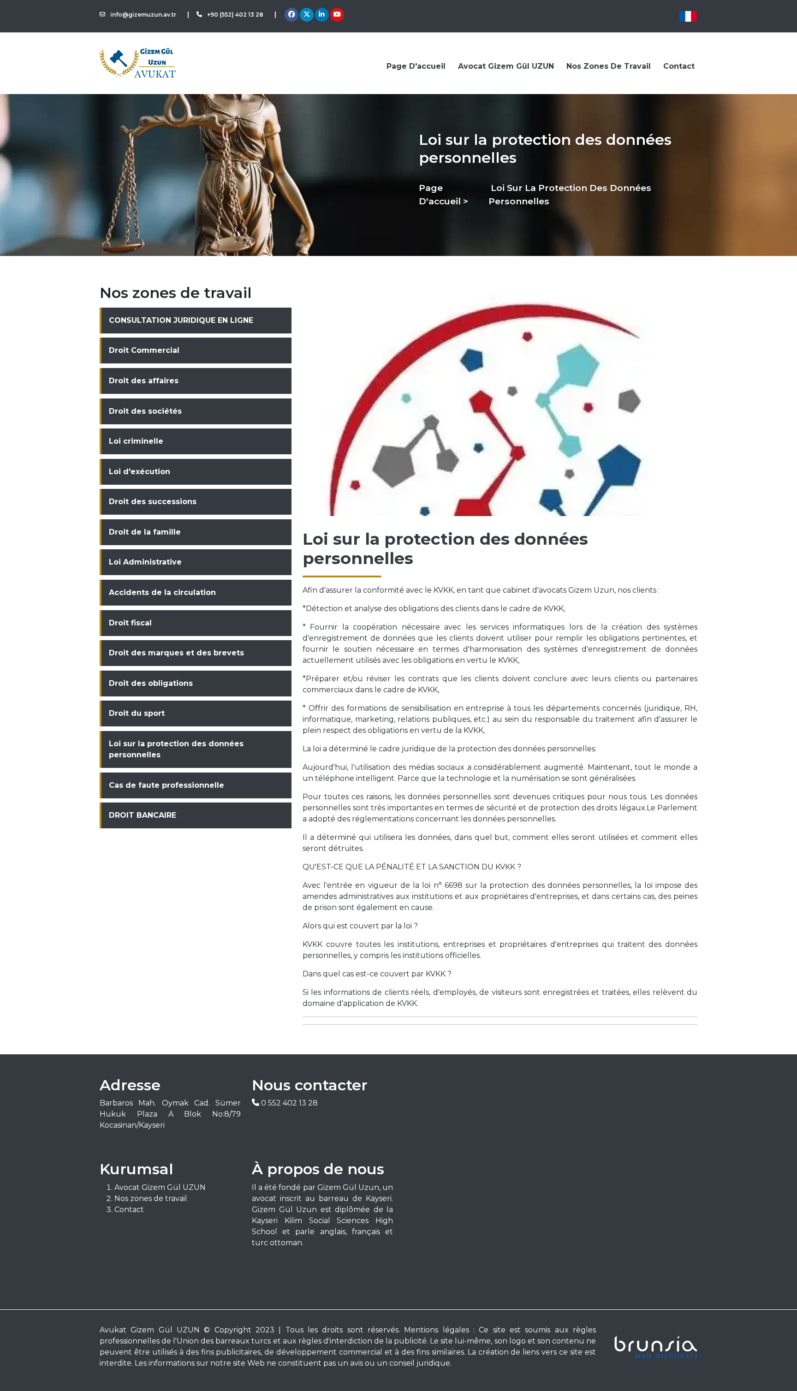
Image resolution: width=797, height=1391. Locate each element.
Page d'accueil (416, 66)
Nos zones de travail (608, 66)
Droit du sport (137, 713)
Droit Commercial (144, 350)
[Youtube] (337, 15)
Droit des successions (152, 501)
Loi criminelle (136, 441)
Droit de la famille (145, 532)
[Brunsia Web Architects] (652, 1346)
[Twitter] (306, 15)
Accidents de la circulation (162, 592)
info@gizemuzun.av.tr (142, 14)
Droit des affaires (143, 380)
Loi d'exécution (139, 471)
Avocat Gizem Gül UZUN (506, 66)
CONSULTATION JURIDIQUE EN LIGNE (181, 320)
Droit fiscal (130, 622)
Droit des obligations (151, 683)
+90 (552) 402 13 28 (234, 14)
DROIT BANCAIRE (142, 815)
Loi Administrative (145, 562)
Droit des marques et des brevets (176, 652)
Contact (679, 66)
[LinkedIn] (322, 15)
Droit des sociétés (145, 411)
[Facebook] (291, 15)
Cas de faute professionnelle (166, 785)
